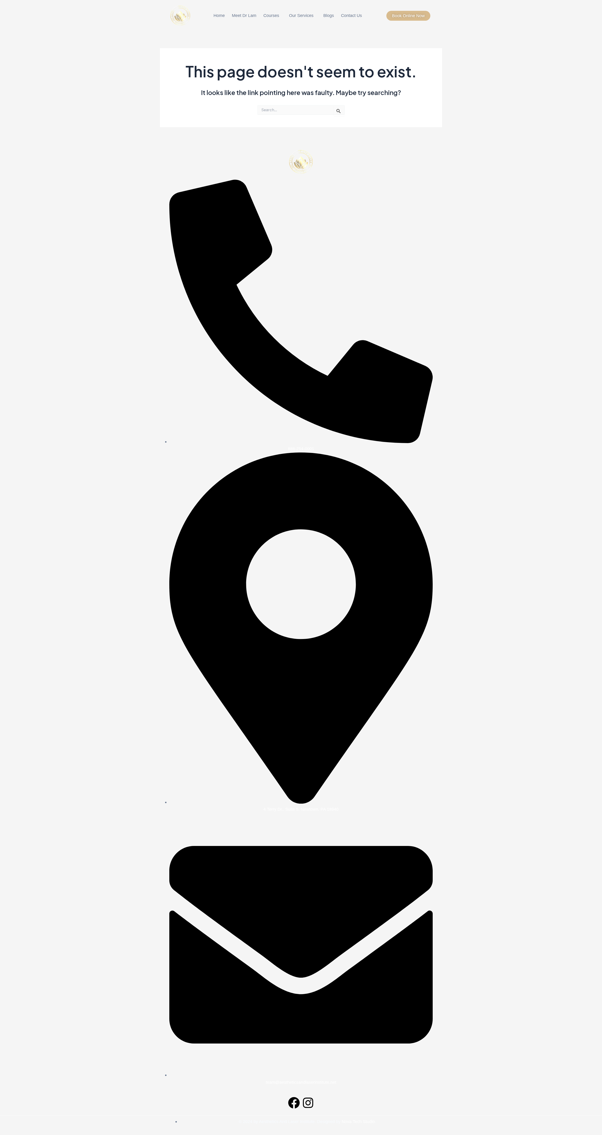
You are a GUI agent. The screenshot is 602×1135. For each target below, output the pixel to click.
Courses (271, 15)
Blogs (328, 15)
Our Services (301, 15)
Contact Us (351, 15)
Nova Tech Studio (358, 1121)
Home (219, 15)
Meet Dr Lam (244, 15)
